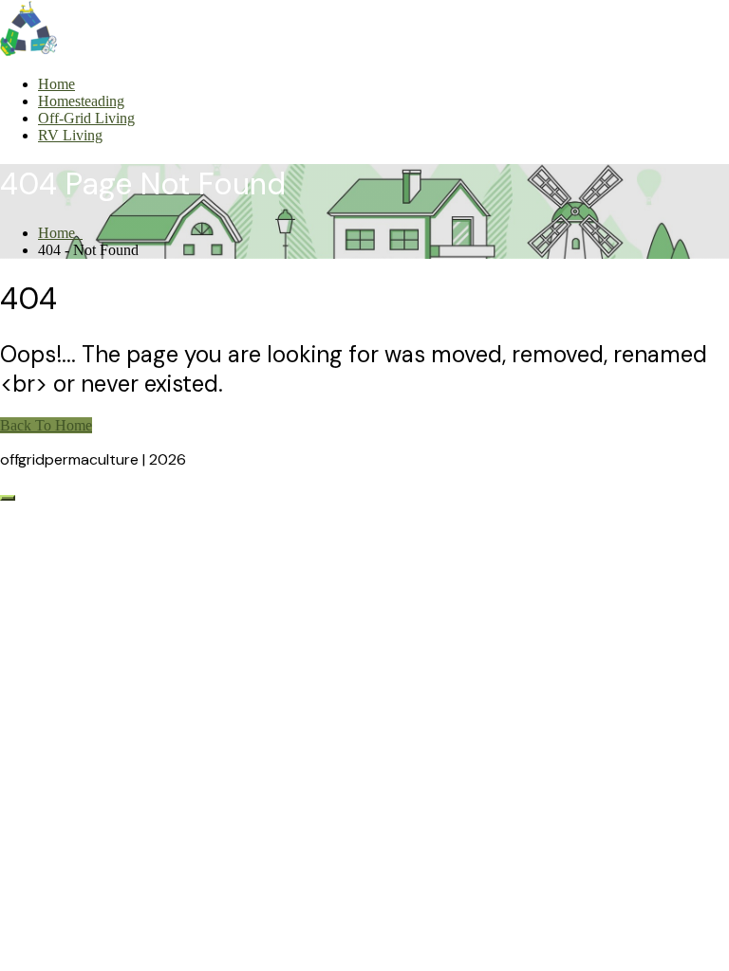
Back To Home (46, 425)
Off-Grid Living (86, 118)
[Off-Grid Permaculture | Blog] (28, 52)
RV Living (70, 135)
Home (56, 84)
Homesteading (81, 101)
